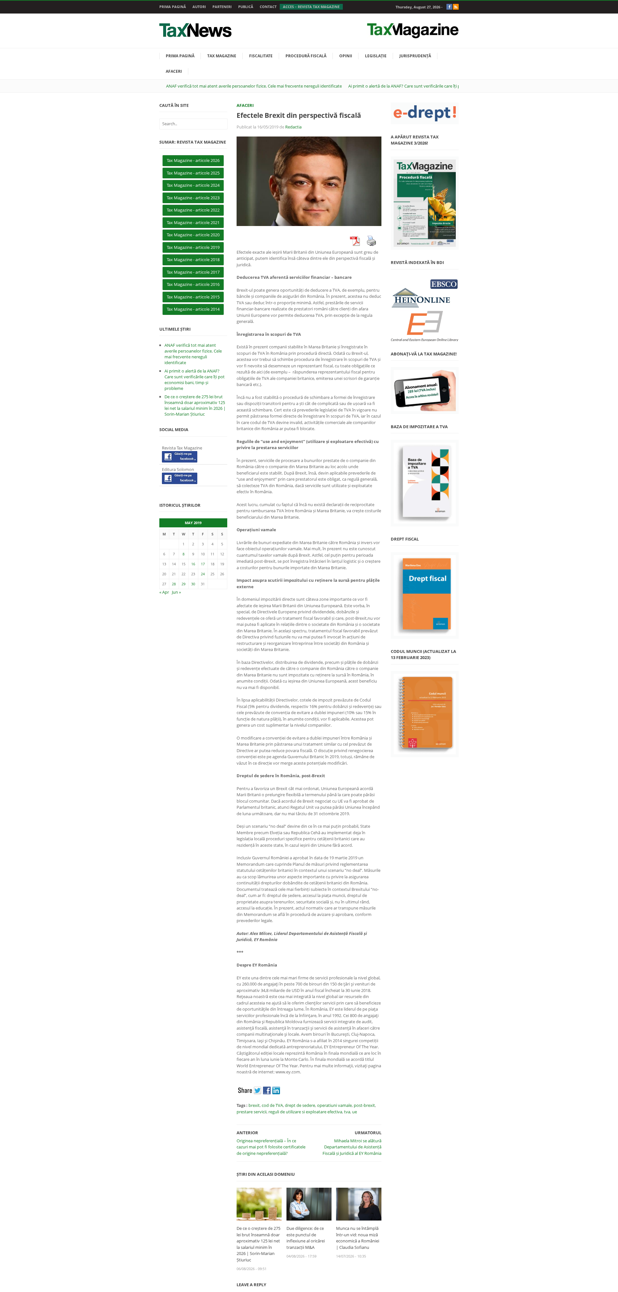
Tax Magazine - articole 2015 (193, 297)
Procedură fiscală (306, 56)
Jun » (176, 592)
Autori (199, 6)
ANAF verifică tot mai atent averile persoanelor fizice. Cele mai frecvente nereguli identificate (254, 86)
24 (203, 573)
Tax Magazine (221, 56)
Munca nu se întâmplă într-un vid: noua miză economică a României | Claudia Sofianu (357, 1237)
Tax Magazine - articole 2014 (193, 309)
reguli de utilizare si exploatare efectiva (305, 1112)
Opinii (345, 56)
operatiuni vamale (334, 1105)
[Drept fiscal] (425, 595)
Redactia (293, 127)
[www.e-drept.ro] (425, 113)
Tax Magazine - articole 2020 (193, 235)
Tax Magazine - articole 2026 (193, 160)
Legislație (376, 56)
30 (193, 583)
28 (174, 583)
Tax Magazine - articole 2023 (193, 198)
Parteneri (222, 6)
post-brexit (364, 1105)
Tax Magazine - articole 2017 (193, 272)
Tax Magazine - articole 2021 (193, 222)
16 (193, 563)
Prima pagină (172, 6)
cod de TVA (272, 1105)
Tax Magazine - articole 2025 (193, 173)
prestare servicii (252, 1112)
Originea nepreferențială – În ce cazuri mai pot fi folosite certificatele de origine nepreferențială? (271, 1147)
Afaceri (174, 71)
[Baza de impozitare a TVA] (425, 483)
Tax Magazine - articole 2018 (193, 259)
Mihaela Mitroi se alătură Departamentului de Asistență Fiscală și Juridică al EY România (352, 1147)
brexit (254, 1105)
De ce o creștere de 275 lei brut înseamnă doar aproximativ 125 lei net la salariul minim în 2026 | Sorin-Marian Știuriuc (258, 1244)
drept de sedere (300, 1105)
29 (183, 583)
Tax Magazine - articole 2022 (193, 210)
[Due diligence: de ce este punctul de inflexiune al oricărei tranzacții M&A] (309, 1203)
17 (203, 563)
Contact (268, 6)
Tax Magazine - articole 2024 (193, 185)
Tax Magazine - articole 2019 (193, 247)
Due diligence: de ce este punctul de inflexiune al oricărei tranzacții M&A (305, 1237)
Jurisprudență (415, 56)
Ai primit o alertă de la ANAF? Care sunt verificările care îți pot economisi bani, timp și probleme (438, 86)
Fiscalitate (261, 56)
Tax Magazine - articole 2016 (193, 284)
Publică (245, 6)
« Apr (164, 592)
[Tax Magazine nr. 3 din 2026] (425, 203)
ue (354, 1112)
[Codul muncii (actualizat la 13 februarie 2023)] (425, 714)
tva (347, 1112)
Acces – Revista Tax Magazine (311, 6)
